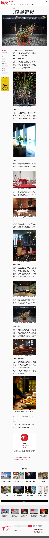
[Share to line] (3, 56)
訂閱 (11, 1)
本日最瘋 (11, 4)
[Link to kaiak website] (37, 529)
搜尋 (46, 1)
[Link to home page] (6, 528)
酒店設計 (3, 68)
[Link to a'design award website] (37, 532)
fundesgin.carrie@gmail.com (24, 445)
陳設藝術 (3, 61)
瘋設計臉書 (16, 459)
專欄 (17, 4)
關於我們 (32, 4)
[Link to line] (36, 526)
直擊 (20, 4)
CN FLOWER (4, 63)
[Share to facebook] (2, 56)
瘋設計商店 (26, 457)
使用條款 (20, 530)
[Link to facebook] (34, 526)
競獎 (23, 4)
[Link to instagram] (41, 526)
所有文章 (24, 447)
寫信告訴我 (15, 530)
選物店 (28, 4)
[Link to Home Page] (4, 3)
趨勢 (15, 4)
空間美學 (3, 70)
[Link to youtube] (39, 526)
